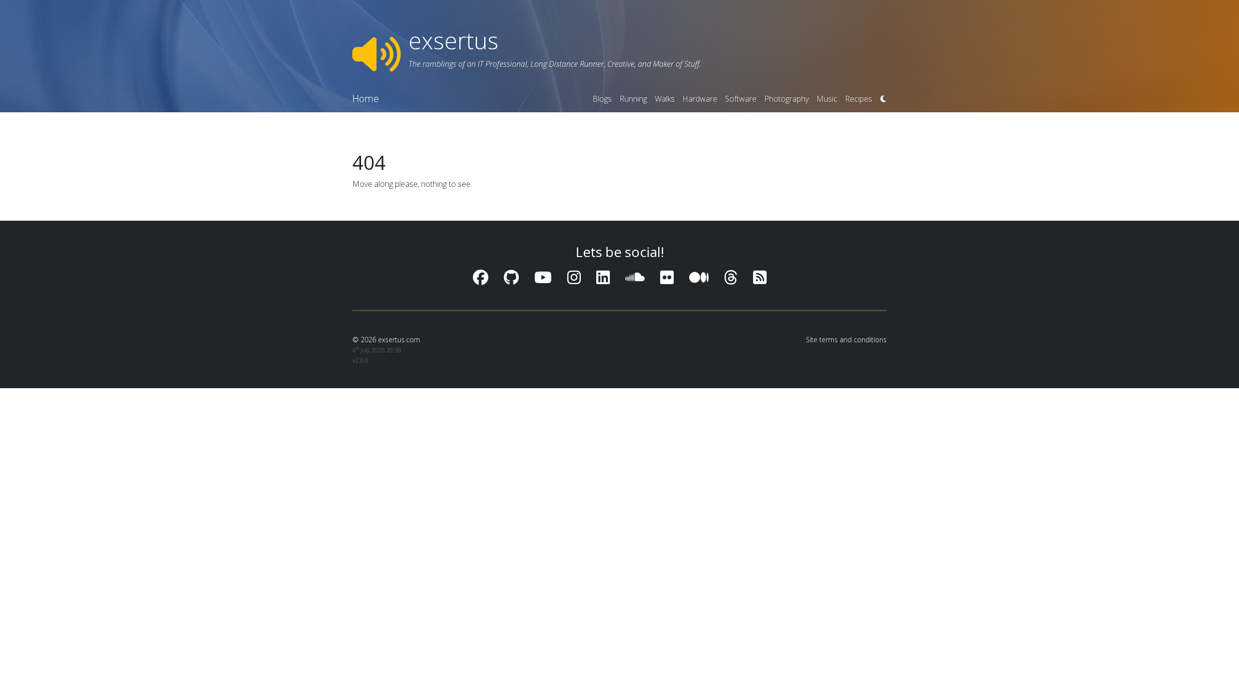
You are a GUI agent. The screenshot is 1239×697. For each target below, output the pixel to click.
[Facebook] (480, 277)
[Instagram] (574, 277)
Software (740, 98)
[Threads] (730, 277)
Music (826, 98)
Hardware (699, 98)
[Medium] (698, 277)
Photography (786, 98)
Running (633, 98)
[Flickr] (666, 277)
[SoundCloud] (635, 277)
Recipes (858, 98)
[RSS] (759, 277)
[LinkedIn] (603, 277)
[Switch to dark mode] (883, 98)
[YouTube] (543, 277)
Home (365, 98)
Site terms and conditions (846, 339)
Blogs (602, 98)
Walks (665, 98)
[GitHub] (511, 277)
